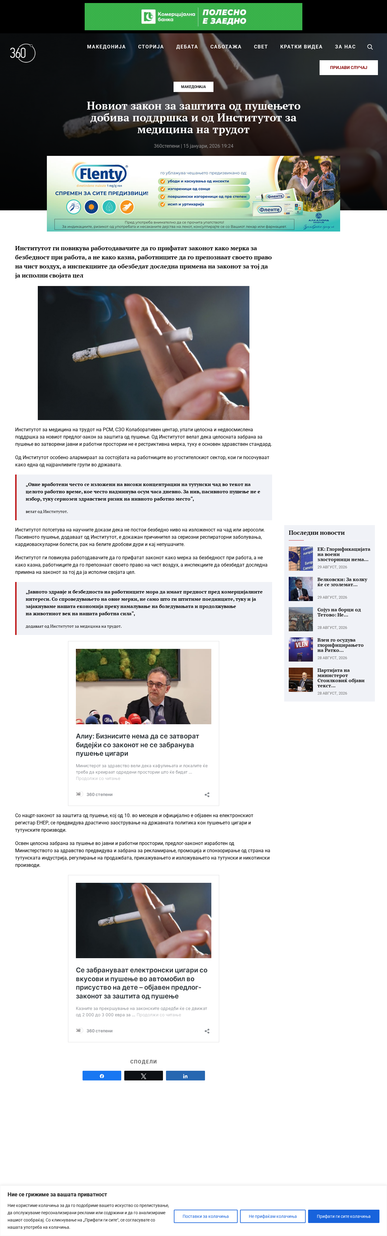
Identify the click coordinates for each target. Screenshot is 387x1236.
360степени (167, 146)
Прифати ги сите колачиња (344, 1216)
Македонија (193, 87)
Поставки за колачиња (206, 1216)
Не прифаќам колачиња (273, 1216)
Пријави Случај (348, 67)
